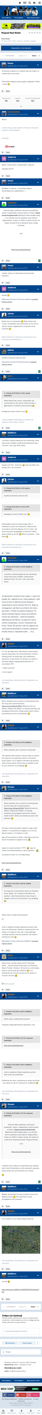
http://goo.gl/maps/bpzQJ (21, 250)
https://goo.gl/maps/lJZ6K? (12, 706)
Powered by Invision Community (21, 1405)
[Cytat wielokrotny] (2, 91)
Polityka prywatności (25, 1399)
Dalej (34, 56)
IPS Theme (5, 1399)
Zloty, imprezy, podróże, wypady (24, 41)
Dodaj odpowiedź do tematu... (17, 1331)
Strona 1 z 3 (23, 56)
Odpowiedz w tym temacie (21, 48)
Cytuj (7, 91)
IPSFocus (14, 1399)
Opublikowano (17, 66)
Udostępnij (11, 1343)
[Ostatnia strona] (39, 55)
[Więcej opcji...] (38, 65)
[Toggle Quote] (5, 393)
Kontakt (35, 1399)
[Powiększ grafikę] (9, 84)
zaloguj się (32, 1320)
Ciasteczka (21, 1401)
